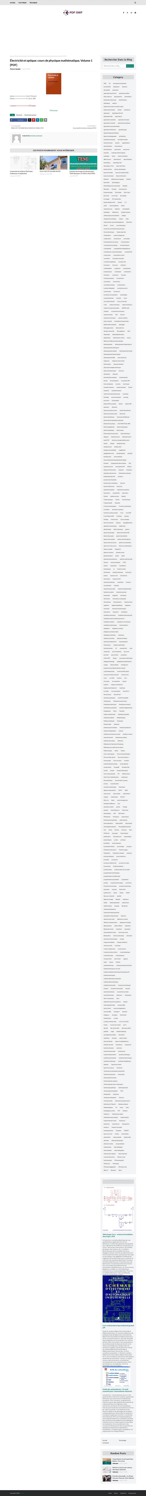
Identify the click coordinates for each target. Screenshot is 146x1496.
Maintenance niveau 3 (124, 704)
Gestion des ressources (110, 542)
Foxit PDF (128, 513)
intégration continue (117, 628)
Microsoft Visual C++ (123, 757)
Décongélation (121, 331)
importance (107, 579)
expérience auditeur (109, 489)
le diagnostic (124, 664)
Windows (113, 1170)
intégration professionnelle (111, 631)
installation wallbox (109, 622)
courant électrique (109, 298)
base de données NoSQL (122, 172)
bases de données (109, 176)
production (115, 859)
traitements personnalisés (111, 1117)
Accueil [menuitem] (12, 3)
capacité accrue (108, 209)
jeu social (126, 651)
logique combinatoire (117, 684)
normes (106, 783)
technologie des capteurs (110, 1081)
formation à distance (117, 509)
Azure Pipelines (128, 159)
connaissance (127, 268)
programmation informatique (111, 873)
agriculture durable (124, 93)
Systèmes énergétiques (124, 1061)
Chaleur (124, 215)
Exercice (122, 483)
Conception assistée (118, 258)
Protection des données (110, 886)
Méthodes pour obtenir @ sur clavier (113, 747)
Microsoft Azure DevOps (123, 754)
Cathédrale (107, 212)
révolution (129, 935)
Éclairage (106, 397)
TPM (118, 1110)
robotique (117, 945)
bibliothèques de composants (112, 185)
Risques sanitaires (122, 942)
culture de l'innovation (110, 318)
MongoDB (116, 767)
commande (126, 238)
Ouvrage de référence (109, 803)
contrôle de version (122, 288)
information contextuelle (119, 598)
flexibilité (117, 503)
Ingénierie (106, 605)
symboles (119, 1048)
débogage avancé (108, 328)
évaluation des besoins (110, 473)
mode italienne (124, 764)
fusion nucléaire (125, 519)
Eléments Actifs (115, 437)
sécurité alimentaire (109, 992)
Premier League (123, 849)
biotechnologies (108, 192)
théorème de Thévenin (110, 1104)
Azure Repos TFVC (109, 166)
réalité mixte (125, 902)
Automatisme (118, 146)
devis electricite (122, 357)
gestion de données (109, 532)
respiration (127, 929)
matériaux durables (109, 717)
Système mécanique (124, 1054)
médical (121, 731)
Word (120, 1170)
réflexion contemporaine (110, 922)
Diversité (115, 374)
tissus (121, 1107)
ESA (130, 463)
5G (109, 83)
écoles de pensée (116, 397)
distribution (107, 374)
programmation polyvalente (111, 879)
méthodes (120, 740)
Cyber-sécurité (108, 321)
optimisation (126, 793)
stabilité (106, 1031)
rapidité (119, 896)
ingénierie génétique (117, 605)
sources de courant (115, 1025)
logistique (122, 688)
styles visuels (123, 1038)
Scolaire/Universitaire (117, 988)
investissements (108, 648)
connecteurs (117, 271)
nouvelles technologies (110, 787)
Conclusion (107, 265)
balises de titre (108, 169)
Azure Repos (107, 162)
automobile (117, 149)
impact (106, 575)
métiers (123, 750)
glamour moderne (108, 552)
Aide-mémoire (108, 96)
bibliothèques (116, 182)
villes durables (108, 1150)
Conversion (117, 291)
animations (127, 110)
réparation (128, 925)
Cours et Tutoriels (122, 301)
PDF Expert (121, 813)
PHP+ (130, 830)
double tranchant (121, 387)
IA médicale (107, 572)
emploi (106, 443)
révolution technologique (110, 939)
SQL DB (106, 1028)
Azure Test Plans (120, 166)
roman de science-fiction (110, 952)
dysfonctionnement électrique (112, 394)
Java (131, 648)
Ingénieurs (128, 605)
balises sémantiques (120, 169)
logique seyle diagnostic (110, 688)
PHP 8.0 (117, 830)
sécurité (127, 988)
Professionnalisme (118, 866)
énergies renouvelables (110, 450)
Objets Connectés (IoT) (110, 790)
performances (123, 820)
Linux (105, 678)
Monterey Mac (125, 767)
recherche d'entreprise (110, 909)
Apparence (107, 113)
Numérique (122, 787)
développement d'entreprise (111, 347)
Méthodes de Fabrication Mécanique (113, 744)
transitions (107, 1124)
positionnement (116, 843)
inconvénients (107, 585)
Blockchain (118, 192)
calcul (105, 205)
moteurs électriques (122, 770)
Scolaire (106, 988)
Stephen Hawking (121, 1031)
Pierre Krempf (124, 833)
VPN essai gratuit (119, 1160)
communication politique (110, 245)
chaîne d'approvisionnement (111, 215)
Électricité (19, 115)
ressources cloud (123, 932)
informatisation (117, 602)
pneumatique (127, 836)
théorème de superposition (122, 1101)
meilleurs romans (127, 734)
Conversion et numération (111, 294)
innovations (107, 612)
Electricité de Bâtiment (123, 417)
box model (115, 195)
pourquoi (129, 846)
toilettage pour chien (109, 1110)
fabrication (125, 493)
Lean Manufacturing (109, 671)
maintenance (107, 701)
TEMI (121, 1091)
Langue (106, 664)
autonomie (126, 149)
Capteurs (117, 209)
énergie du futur (121, 443)
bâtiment (106, 179)
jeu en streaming (116, 651)
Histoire (106, 562)
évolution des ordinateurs (111, 483)
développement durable (110, 351)
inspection (116, 612)
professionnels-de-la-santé (122, 869)
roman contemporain (109, 949)
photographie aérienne (110, 826)
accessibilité (107, 86)
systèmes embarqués (109, 1061)
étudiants (121, 470)
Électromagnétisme (109, 427)
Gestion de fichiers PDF (123, 532)
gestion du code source (110, 546)
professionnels (108, 869)
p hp (119, 803)
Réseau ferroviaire (108, 929)
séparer (125, 1001)
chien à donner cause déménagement (114, 222)
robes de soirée (108, 945)
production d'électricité (110, 863)
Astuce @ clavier (108, 143)
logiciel (124, 681)
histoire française (115, 562)
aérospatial (107, 90)
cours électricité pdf (109, 301)
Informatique (107, 602)
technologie (121, 1074)
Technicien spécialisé (109, 1074)
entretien (130, 453)
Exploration (107, 493)
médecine (116, 724)
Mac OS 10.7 (126, 691)
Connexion (106, 275)
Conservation (120, 278)
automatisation (108, 146)
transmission (115, 1124)
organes (106, 797)
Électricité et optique (20, 56)
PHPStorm (106, 833)
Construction (116, 281)
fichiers (117, 499)
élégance (106, 437)
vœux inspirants (122, 1153)
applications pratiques (124, 123)
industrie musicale (121, 592)
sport (124, 1025)
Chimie (105, 225)
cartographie (125, 209)
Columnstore (117, 238)
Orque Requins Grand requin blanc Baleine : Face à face (122, 1460)
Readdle (118, 899)
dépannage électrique (118, 334)
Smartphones (107, 1018)
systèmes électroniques (125, 1058)
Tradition (125, 1110)
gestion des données (109, 539)
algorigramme (118, 96)
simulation (116, 1011)
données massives (109, 387)
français (126, 516)
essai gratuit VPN (120, 466)
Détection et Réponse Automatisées (113, 341)
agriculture (115, 90)
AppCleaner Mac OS (117, 113)
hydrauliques (107, 569)
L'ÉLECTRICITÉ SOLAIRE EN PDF (50, 171)
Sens (118, 998)
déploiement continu (118, 337)
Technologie (122, 1440)
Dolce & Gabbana (108, 384)
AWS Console (107, 159)
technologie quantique (110, 1087)
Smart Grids (123, 1015)
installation (124, 612)
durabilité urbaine (116, 390)
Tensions (121, 1097)
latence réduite (114, 664)
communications (124, 245)
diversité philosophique (110, 377)
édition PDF (128, 404)
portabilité (106, 843)
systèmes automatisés (110, 1058)
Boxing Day (123, 195)
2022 (105, 83)
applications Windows (110, 129)
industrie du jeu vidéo (109, 588)
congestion (117, 268)
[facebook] (123, 12)
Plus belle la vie (117, 836)
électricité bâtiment (109, 417)
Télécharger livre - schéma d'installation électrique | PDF (118, 1235)
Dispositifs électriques (110, 370)
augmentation (126, 143)
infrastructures (128, 602)
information (107, 598)
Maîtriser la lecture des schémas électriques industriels (122, 1469)
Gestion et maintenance (125, 546)
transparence (125, 1124)
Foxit (121, 513)
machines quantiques (109, 698)
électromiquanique (109, 430)
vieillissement (107, 1147)
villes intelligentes (119, 1150)
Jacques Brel (123, 648)
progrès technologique (117, 882)
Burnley (120, 202)
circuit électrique (120, 225)
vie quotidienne (120, 1143)
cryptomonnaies (108, 314)
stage (112, 1031)
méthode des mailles (121, 737)
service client (107, 1008)
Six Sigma (114, 1015)
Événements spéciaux (125, 473)
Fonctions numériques (125, 506)
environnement (118, 456)
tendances (116, 1094)
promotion (128, 882)
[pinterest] (135, 12)
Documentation (114, 380)
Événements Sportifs (109, 476)
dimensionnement (118, 364)
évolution (120, 476)
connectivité (127, 271)
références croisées (122, 919)
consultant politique (109, 285)
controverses (107, 291)
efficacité (114, 407)
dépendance (107, 337)
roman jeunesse (120, 955)
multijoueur (124, 777)
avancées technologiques (118, 152)
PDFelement (107, 816)
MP (118, 773)
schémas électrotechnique (111, 982)
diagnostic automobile (118, 361)
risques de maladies (109, 942)
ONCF (126, 790)
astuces (117, 143)
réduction (123, 916)
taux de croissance (109, 1067)
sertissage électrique (109, 1005)
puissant (114, 889)
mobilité (126, 760)
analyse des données (109, 110)
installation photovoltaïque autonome (114, 618)
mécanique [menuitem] (33, 3)
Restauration (107, 935)
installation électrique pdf (125, 615)
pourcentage (120, 846)
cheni (127, 219)
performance (125, 816)
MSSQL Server (126, 773)
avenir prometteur (123, 156)
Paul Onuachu (107, 813)
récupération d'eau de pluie (111, 916)
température (107, 1094)
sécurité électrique (109, 995)
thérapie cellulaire (123, 1104)
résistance (119, 929)
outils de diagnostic (122, 800)
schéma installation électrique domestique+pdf (116, 972)
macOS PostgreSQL (123, 698)
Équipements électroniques (118, 463)
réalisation (126, 899)
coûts (105, 304)
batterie (128, 179)
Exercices (119, 486)
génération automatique (110, 526)
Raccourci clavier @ (109, 896)
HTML (124, 562)
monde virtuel (107, 767)
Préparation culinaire (118, 853)
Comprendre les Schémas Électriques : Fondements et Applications (21, 172)
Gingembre (118, 549)
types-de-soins (108, 1134)
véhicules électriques (117, 1140)
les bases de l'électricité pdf (111, 674)
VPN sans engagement (110, 1167)
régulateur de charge (125, 922)
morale (106, 770)
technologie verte (123, 1087)
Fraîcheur (119, 516)
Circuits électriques (109, 232)
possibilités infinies (109, 846)
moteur (112, 770)
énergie (112, 443)
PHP (105, 830)
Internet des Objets (122, 638)
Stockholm (122, 1034)
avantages (106, 156)
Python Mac (122, 889)
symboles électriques (109, 1051)
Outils (112, 800)
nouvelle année (115, 783)
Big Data (125, 185)
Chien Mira (129, 222)
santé (105, 962)
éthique (129, 466)
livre (125, 678)
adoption (124, 86)
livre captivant (116, 681)
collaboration (107, 238)
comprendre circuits (118, 255)
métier (116, 750)
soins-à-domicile (123, 1021)
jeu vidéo (106, 655)
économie (106, 400)
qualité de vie (107, 892)
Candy (123, 205)
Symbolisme (121, 1051)
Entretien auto (107, 456)
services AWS (107, 1011)
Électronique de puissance (111, 433)
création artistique (114, 304)
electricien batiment (125, 410)
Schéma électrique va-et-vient (112, 968)
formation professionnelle (111, 513)
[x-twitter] (127, 12)
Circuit (112, 225)
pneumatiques (107, 840)
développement (108, 344)
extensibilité (116, 493)
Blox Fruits (127, 192)
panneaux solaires (109, 807)
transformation (125, 1117)
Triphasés (118, 1130)
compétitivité (128, 252)
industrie (116, 585)
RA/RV (128, 892)
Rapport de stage (108, 899)
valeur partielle (117, 1137)
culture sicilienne (122, 318)
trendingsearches (108, 1130)
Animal (119, 110)
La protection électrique (125, 658)
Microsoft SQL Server (109, 757)
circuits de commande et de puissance (114, 228)
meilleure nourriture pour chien (112, 734)
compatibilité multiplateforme (122, 248)
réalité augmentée (114, 902)
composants (107, 255)
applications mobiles (109, 123)
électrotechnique (125, 433)
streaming (106, 1038)
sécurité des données (123, 992)
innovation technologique (119, 608)
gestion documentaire (125, 542)
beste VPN (106, 182)
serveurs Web (121, 1005)
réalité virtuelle (108, 906)
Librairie (22, 1493)
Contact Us (123, 1493)
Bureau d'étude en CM (109, 202)
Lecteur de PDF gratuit (123, 671)
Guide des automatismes (110, 559)
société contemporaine (110, 1021)
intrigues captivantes (119, 645)
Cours (125, 298)
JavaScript (107, 651)
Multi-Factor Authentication (111, 777)
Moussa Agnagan (15, 69)
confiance (123, 265)
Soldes (106, 1025)
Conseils (123, 275)
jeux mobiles (114, 655)
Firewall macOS (108, 503)
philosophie (128, 823)
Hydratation (122, 565)
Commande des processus (111, 242)
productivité (107, 866)
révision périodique (118, 935)
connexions (115, 275)
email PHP (106, 440)
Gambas (118, 522)
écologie (125, 397)
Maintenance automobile (120, 701)
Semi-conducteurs (109, 998)
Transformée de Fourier (110, 1120)
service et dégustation (119, 1008)
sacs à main (117, 958)
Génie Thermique (118, 529)
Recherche (124, 906)
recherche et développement (111, 912)
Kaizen (115, 658)
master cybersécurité (109, 714)
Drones (130, 387)
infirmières (123, 595)
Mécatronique (107, 724)
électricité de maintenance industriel (113, 420)
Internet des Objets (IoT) (110, 641)
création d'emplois (127, 304)
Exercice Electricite (109, 486)
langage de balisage (109, 661)
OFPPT (120, 790)
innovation (106, 608)
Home (110, 1493)
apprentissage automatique (111, 133)
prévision (129, 853)
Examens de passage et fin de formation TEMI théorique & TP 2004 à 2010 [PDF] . (83, 172)
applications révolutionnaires (112, 126)
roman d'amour (122, 949)
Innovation (106, 1443)
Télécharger (53, 110)
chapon (121, 219)
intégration (107, 628)
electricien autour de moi (110, 410)
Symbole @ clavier (109, 1048)
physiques (115, 833)
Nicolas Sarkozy (108, 780)
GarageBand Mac (127, 522)
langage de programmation (124, 661)
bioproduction (123, 189)
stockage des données (110, 1034)
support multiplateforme (121, 1041)
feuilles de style (114, 496)
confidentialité (108, 268)
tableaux (106, 1064)
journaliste (124, 655)
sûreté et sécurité (108, 1044)
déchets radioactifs (109, 331)
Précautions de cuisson (110, 849)
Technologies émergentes (111, 1091)
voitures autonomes (109, 1157)
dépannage (107, 334)
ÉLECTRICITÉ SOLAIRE (124, 423)
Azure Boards (117, 159)
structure (114, 1038)
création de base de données (111, 308)
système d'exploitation (110, 1054)
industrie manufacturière (124, 588)
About (116, 1493)
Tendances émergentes (110, 1097)
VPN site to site (122, 1167)
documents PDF (125, 380)
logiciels (106, 684)
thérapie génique (108, 1107)
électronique (120, 430)
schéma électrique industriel (124, 965)
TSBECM (126, 1130)
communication (125, 242)
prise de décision (121, 856)
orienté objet (114, 797)
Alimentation (128, 96)
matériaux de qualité (123, 714)
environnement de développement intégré (115, 460)
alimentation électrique (110, 100)
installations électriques (110, 625)
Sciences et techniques (124, 985)
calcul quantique (114, 205)
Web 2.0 (106, 1170)
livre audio (106, 681)
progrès (106, 882)
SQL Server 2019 (114, 1028)
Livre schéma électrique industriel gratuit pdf (118, 1326)
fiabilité (123, 496)
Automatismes (108, 149)
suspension (128, 1044)
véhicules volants (108, 1143)
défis (128, 331)
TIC (116, 1107)
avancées (106, 152)
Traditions (106, 1114)
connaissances (108, 271)
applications (118, 116)
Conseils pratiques (109, 278)
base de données (108, 172)
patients (106, 810)
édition (121, 404)
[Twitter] (29, 120)
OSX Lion (106, 800)
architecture (122, 136)
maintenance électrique (110, 704)
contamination (121, 285)
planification (107, 836)
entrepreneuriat (121, 453)
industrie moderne (109, 592)
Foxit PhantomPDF (109, 516)
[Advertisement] (73, 36)
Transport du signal (116, 1127)
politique (123, 840)
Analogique (107, 103)
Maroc (115, 711)
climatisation (107, 235)
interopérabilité (123, 641)
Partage (125, 807)
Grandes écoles (120, 552)
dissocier (121, 370)
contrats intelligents (109, 288)
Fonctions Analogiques (110, 506)
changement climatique (110, 219)
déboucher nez (120, 328)
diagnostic (106, 361)
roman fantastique (125, 952)
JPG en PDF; (107, 658)
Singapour (106, 1015)
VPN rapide (116, 1163)
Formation (106, 509)
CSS (116, 314)
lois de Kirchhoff (115, 691)
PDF (115, 813)
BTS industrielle (116, 199)
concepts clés (122, 261)
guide (123, 555)
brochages (106, 199)
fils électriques (126, 499)
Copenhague (123, 294)
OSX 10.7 (122, 797)
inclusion (128, 582)
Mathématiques (121, 717)
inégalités (115, 595)
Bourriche (106, 195)
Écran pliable (115, 400)
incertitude (120, 582)
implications (123, 575)
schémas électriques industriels (112, 978)
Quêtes (121, 892)
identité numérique (118, 572)
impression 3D (116, 579)
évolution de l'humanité (110, 479)
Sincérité (124, 1011)
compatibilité (107, 248)
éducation (106, 407)
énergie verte (117, 446)
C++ (126, 202)
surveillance (119, 1044)
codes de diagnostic (119, 235)
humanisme (113, 565)
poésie (116, 840)
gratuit (117, 555)
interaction (121, 635)
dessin (129, 337)
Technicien (119, 1067)
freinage (106, 519)
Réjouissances (108, 925)
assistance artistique (109, 139)
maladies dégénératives (125, 707)
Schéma (118, 962)
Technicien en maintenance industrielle (114, 1071)
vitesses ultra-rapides (110, 1153)
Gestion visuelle (108, 549)
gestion (127, 529)
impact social (114, 575)
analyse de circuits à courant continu (113, 106)
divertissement (123, 377)
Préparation (107, 853)
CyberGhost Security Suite (121, 321)
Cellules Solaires (125, 212)
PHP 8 (110, 830)
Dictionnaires (107, 364)
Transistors (122, 1120)
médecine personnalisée (110, 727)
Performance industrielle (110, 820)
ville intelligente (118, 1147)
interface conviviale (109, 638)
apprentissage (122, 129)
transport (106, 1127)
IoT (116, 648)
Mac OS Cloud (107, 694)
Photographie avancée (125, 826)
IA (113, 569)
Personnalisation (108, 823)
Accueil (12, 56)
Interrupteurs (107, 645)
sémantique (128, 995)
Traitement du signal (117, 1114)
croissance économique (117, 311)
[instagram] (131, 12)
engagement (122, 450)
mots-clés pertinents (109, 773)
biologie (114, 189)
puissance (106, 889)
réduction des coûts (109, 919)
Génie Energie (107, 529)
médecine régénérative (110, 731)
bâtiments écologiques (117, 179)
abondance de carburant (119, 83)
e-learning (125, 394)
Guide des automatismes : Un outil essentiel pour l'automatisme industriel (117, 1390)
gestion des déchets (121, 536)
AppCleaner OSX (108, 116)
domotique (126, 384)
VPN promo (107, 1163)
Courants (118, 298)
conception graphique (110, 261)
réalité (105, 902)
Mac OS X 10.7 (117, 694)
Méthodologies (108, 750)
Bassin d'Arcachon (121, 176)
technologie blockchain (110, 1077)
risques (122, 939)
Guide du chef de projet (126, 559)
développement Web (109, 357)
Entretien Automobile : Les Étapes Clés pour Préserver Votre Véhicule (123, 1477)
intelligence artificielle (110, 635)
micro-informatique (109, 754)
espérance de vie (108, 466)
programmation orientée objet (112, 876)
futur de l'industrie (108, 522)
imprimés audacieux (109, 582)
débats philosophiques (110, 324)
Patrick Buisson (115, 810)
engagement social (109, 453)
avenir (113, 156)
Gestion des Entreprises (124, 539)
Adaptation (116, 86)
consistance (107, 281)
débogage (121, 324)
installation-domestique (123, 622)
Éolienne (106, 463)
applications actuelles (110, 119)
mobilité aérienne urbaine (110, 764)
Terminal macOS (108, 1101)
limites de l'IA (124, 674)
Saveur (111, 962)
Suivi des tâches (108, 1041)
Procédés (106, 859)
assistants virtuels (123, 139)
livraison (119, 678)
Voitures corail (121, 1157)
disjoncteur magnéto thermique (112, 367)
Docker (106, 380)
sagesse (125, 958)
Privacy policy (132, 1493)
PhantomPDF (119, 823)
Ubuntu (117, 1134)
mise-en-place (117, 760)
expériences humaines (123, 489)
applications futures (123, 119)
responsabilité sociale (110, 932)
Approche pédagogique (110, 136)
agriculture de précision (110, 93)
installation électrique (109, 615)
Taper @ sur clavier (116, 1064)
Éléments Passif (126, 437)
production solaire (124, 863)
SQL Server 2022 (126, 1028)
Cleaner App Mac (121, 232)
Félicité (106, 496)
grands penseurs (108, 555)
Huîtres (106, 565)
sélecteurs (119, 995)
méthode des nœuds (109, 740)
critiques (106, 311)
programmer (125, 879)
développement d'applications (123, 344)
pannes (118, 807)
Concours (115, 265)
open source (107, 793)
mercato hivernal (108, 737)
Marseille (121, 711)
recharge (116, 906)
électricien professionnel (110, 413)
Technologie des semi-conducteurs (113, 1084)
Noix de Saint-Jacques (121, 780)
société (116, 1018)
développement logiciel (125, 351)
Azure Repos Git (117, 162)
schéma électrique (109, 965)
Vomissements (108, 1160)
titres (127, 1107)
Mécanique (120, 721)
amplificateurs (123, 100)
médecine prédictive (125, 727)
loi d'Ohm (106, 691)
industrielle (107, 595)
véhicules (106, 1140)
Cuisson (122, 314)
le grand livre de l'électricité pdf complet (114, 668)
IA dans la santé (121, 569)
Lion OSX (111, 678)
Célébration (115, 212)
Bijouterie (106, 189)
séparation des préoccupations (112, 1001)
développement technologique (112, 354)
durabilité (106, 390)
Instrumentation (123, 625)
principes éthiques (109, 856)
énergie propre (108, 446)
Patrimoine (125, 810)
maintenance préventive (110, 707)
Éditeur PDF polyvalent (110, 404)
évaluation (129, 470)
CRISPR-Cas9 (125, 308)
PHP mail (124, 830)
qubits (115, 892)
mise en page (107, 760)
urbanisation (107, 1137)
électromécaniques (122, 427)
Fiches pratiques (108, 499)
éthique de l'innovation (110, 470)
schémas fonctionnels (110, 985)
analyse (114, 103)
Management (107, 711)
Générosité (122, 526)
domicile (118, 384)
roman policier (108, 958)
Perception (116, 816)
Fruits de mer (114, 519)
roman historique (108, 955)
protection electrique (125, 886)
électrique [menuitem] (23, 3)
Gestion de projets (109, 536)
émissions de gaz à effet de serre (120, 440)
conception (107, 258)
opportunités (116, 793)
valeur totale (127, 1137)
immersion (128, 572)
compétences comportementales (113, 252)
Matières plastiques (109, 721)
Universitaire (125, 1134)
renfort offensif (118, 925)
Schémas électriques (109, 975)
